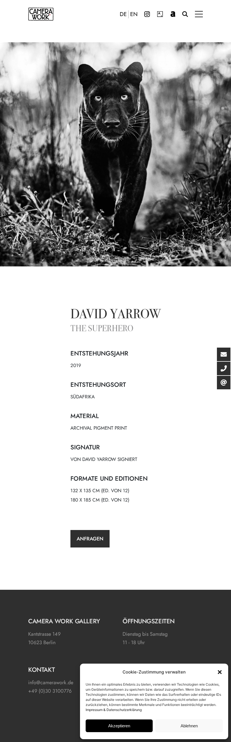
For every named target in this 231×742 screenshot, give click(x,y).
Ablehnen (189, 725)
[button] (220, 672)
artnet (173, 14)
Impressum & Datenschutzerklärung (114, 710)
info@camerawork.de (50, 682)
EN (134, 14)
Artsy (160, 14)
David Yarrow (115, 315)
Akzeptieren (119, 725)
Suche (185, 14)
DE (123, 14)
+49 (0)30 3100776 (50, 691)
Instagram (147, 14)
